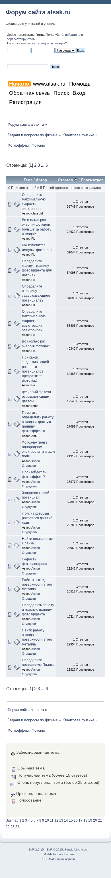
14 (66, 820)
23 (13, 827)
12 (56, 820)
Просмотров (92, 180)
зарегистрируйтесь (21, 39)
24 (17, 827)
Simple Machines (76, 849)
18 (85, 820)
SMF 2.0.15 (36, 849)
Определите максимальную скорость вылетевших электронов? (34, 321)
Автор (41, 180)
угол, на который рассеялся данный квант (37, 518)
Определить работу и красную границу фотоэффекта (38, 609)
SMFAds (47, 854)
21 (100, 820)
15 (71, 820)
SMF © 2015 (54, 849)
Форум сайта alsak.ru (38, 12)
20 (95, 820)
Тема (28, 180)
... (43, 165)
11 (52, 820)
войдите (71, 34)
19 (90, 820)
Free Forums (65, 854)
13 (61, 820)
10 (47, 820)
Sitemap (12, 820)
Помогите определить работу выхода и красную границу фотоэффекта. (38, 422)
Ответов (66, 180)
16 (76, 820)
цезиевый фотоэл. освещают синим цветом (37, 396)
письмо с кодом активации (45, 43)
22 (8, 827)
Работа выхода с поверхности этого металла (37, 584)
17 (81, 820)
